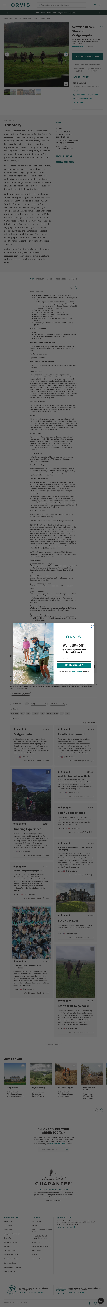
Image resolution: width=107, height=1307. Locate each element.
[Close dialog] (91, 626)
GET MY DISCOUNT (74, 665)
